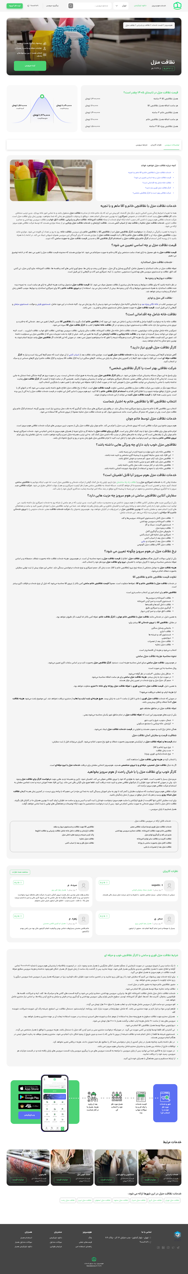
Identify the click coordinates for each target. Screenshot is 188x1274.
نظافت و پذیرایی (143, 25)
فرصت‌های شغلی (85, 1242)
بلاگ (90, 1237)
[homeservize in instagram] (168, 1249)
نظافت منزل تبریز (84, 1200)
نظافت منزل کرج (155, 1200)
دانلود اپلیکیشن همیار (23, 1246)
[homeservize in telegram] (178, 1249)
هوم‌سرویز (168, 25)
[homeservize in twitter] (173, 1249)
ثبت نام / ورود (15, 5)
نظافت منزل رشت (68, 1200)
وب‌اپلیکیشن (29, 1115)
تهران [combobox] (124, 5)
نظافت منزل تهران (172, 1200)
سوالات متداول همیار (23, 1242)
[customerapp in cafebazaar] (29, 1106)
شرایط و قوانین (56, 1246)
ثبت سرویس (30, 65)
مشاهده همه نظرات (20, 872)
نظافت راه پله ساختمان (126, 482)
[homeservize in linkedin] (163, 1249)
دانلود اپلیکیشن (140, 5)
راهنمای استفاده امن (84, 1246)
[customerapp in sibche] (29, 1088)
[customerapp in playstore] (29, 1097)
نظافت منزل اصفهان (102, 1200)
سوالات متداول (56, 1242)
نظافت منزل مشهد (121, 1200)
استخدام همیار (26, 1237)
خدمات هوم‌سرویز (159, 5)
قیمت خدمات (157, 25)
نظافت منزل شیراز (138, 1200)
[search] (70, 5)
